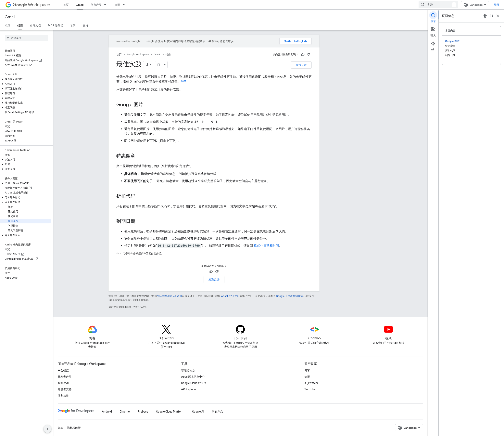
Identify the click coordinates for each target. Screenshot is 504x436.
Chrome (125, 411)
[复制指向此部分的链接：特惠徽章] (139, 156)
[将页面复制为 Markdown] (158, 64)
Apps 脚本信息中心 (193, 376)
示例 (73, 25)
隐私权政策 (74, 427)
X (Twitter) (311, 383)
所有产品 (96, 5)
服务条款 (63, 395)
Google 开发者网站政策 (289, 296)
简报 (307, 376)
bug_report (485, 16)
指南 (20, 25)
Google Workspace (138, 54)
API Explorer (188, 389)
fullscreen (491, 16)
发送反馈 (301, 65)
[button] (25, 79)
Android (107, 411)
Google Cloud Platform (170, 411)
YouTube (310, 389)
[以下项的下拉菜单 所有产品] (106, 4)
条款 (60, 427)
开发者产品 (64, 376)
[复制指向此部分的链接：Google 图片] (147, 105)
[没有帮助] (309, 55)
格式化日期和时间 (266, 245)
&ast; (183, 80)
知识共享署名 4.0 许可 (169, 296)
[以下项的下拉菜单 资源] (125, 4)
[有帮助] (303, 55)
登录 (496, 4)
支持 (85, 25)
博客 (307, 370)
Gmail (79, 5)
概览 (7, 25)
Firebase (143, 411)
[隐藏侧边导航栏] (47, 429)
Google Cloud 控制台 (193, 383)
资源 (117, 5)
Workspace (39, 4)
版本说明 (63, 383)
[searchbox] (26, 38)
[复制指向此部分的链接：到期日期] (139, 221)
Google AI (198, 411)
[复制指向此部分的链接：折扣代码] (139, 196)
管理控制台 (188, 370)
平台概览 (63, 370)
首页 (66, 5)
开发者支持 (64, 389)
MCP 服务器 (55, 25)
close (497, 16)
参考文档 (35, 25)
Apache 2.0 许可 (230, 296)
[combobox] (438, 4)
